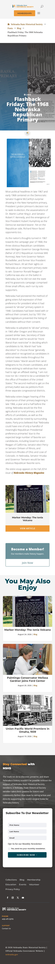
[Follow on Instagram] (13, 898)
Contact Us (6, 928)
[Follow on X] (18, 898)
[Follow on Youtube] (23, 898)
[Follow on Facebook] (8, 898)
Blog (27, 94)
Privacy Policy (13, 889)
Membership (33, 880)
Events (22, 884)
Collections (11, 880)
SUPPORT (6, 926)
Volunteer (34, 884)
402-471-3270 (7, 919)
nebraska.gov (12, 954)
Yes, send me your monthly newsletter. (28, 849)
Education (11, 884)
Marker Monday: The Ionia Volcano (27, 519)
